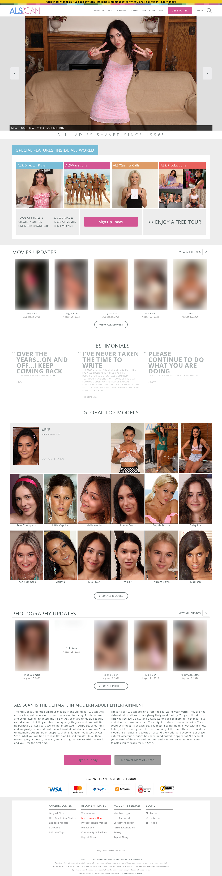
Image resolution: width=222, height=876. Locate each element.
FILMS (111, 10)
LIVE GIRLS (147, 10)
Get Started (180, 10)
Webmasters (88, 813)
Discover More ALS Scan (138, 760)
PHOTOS (121, 10)
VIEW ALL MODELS (111, 596)
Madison (195, 555)
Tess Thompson (26, 499)
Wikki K (127, 555)
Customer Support (124, 822)
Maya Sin (32, 313)
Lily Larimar (111, 313)
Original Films (56, 813)
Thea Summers (26, 555)
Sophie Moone (161, 499)
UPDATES (99, 10)
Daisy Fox (195, 499)
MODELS (134, 10)
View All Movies (190, 251)
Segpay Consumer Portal (132, 873)
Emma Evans (127, 499)
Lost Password (122, 818)
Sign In (199, 10)
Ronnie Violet (111, 674)
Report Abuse (88, 837)
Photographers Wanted (94, 822)
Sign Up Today (111, 221)
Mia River (150, 313)
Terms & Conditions (124, 827)
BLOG (161, 10)
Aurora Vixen (161, 555)
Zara (190, 313)
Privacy (118, 832)
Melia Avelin (94, 499)
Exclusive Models (58, 822)
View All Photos (190, 613)
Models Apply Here (92, 818)
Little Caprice (60, 499)
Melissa (60, 555)
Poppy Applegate (190, 674)
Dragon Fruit (72, 313)
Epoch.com (145, 870)
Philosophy (87, 827)
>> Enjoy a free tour (174, 222)
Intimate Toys (57, 832)
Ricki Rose (71, 648)
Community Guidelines (94, 832)
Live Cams (54, 827)
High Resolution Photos (62, 818)
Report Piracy (121, 837)
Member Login (122, 813)
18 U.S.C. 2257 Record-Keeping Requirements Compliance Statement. (111, 859)
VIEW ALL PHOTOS (111, 686)
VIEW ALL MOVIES (111, 324)
